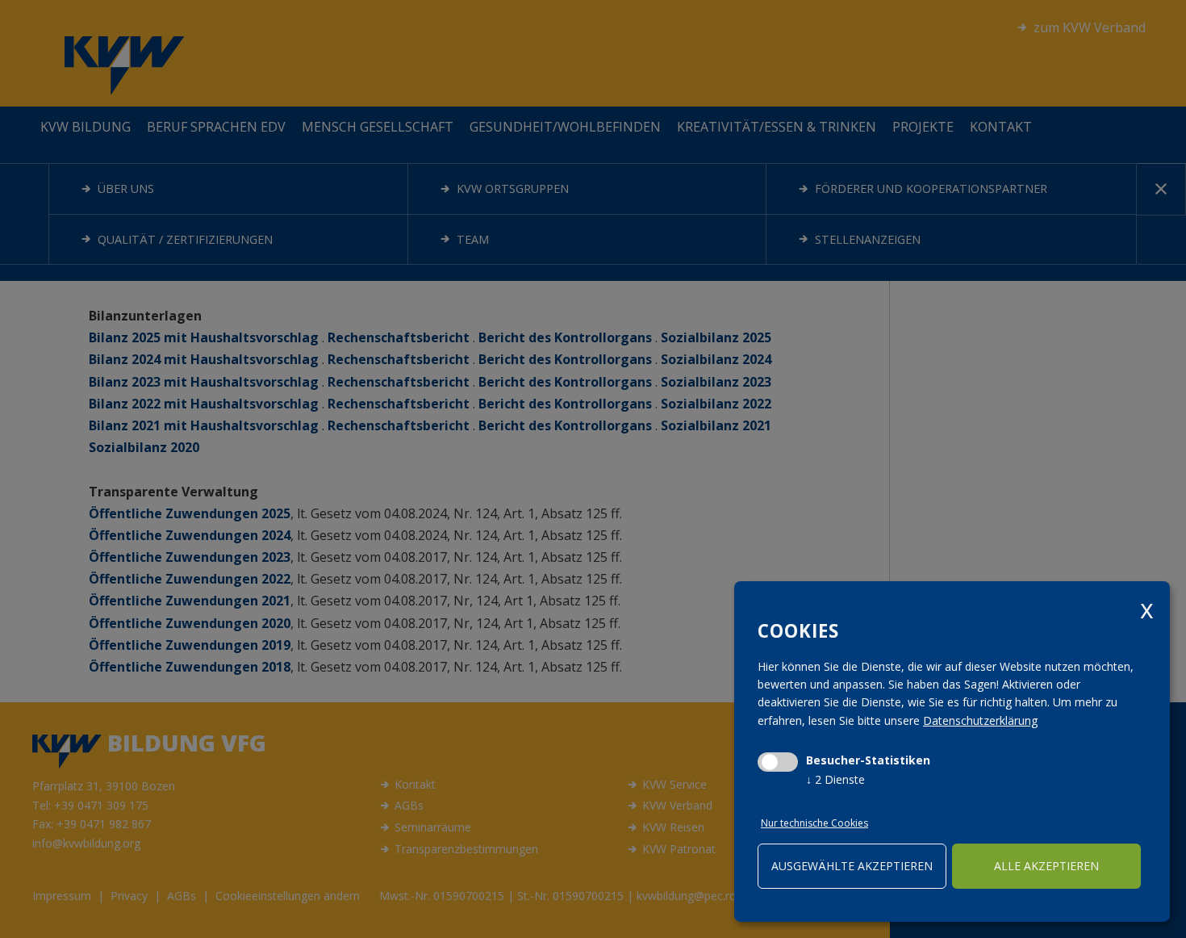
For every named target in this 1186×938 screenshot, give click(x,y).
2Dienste (835, 779)
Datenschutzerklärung (980, 720)
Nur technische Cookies (814, 823)
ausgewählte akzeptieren (852, 865)
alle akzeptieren (1046, 865)
